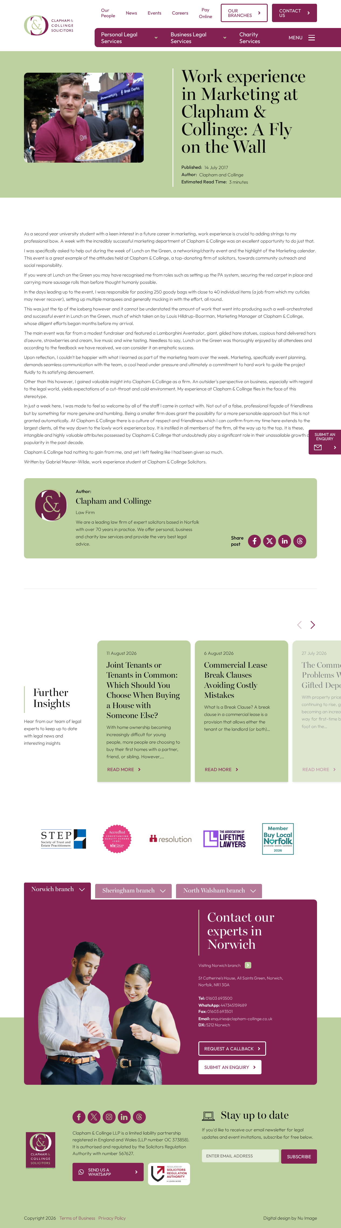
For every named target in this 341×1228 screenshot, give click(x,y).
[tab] (57, 892)
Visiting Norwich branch (219, 965)
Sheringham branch (128, 891)
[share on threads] (299, 541)
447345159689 (222, 1005)
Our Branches (240, 13)
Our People (108, 12)
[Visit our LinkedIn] (124, 1117)
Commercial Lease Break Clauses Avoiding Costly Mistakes (237, 647)
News (131, 13)
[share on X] (269, 541)
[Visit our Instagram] (109, 1117)
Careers (180, 13)
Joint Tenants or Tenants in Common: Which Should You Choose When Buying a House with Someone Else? (143, 650)
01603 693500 (215, 998)
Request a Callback (229, 1048)
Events (154, 13)
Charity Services (249, 37)
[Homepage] (48, 25)
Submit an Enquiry (226, 1067)
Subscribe (299, 1156)
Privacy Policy (112, 1218)
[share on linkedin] (284, 541)
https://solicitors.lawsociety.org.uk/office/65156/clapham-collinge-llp (117, 829)
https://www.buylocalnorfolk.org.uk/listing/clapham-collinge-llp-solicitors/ (278, 829)
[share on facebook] (254, 541)
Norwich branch (52, 890)
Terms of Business (77, 1218)
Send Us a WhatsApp (99, 1172)
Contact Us (290, 13)
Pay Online (205, 13)
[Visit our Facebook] (79, 1117)
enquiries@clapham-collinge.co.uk (235, 1018)
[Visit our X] (94, 1117)
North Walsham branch (214, 891)
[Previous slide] (299, 625)
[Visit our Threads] (139, 1117)
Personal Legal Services (119, 37)
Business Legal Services (188, 37)
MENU (295, 37)
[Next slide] (313, 625)
